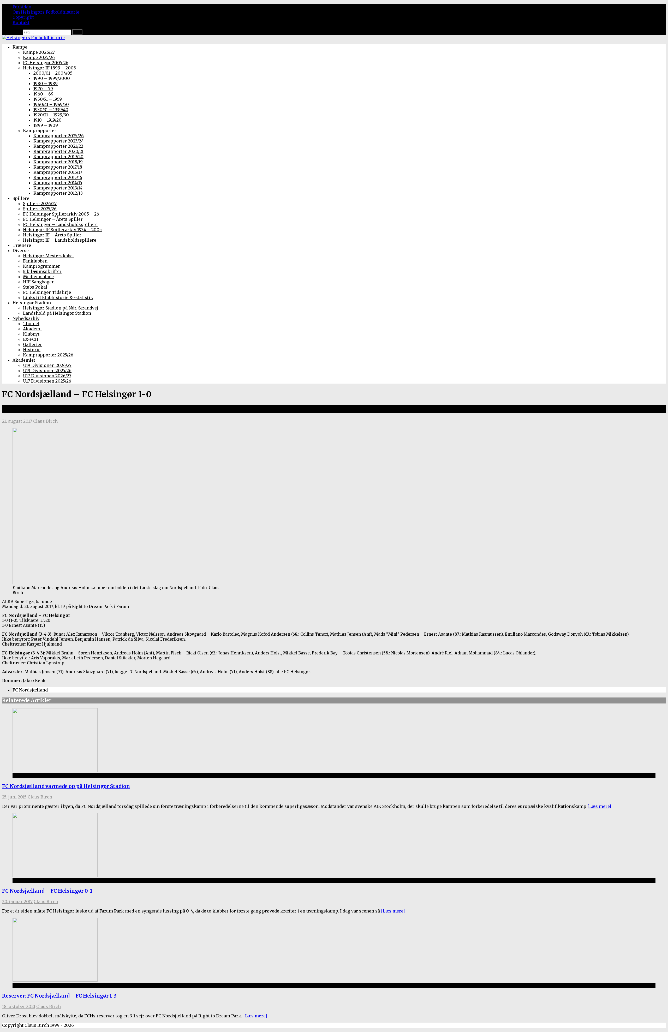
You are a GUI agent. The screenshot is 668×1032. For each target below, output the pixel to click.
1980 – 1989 (45, 83)
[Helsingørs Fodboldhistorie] (33, 37)
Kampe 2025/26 (39, 57)
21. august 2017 (17, 421)
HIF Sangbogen (39, 281)
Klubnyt (31, 334)
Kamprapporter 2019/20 (58, 156)
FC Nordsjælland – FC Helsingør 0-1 (47, 891)
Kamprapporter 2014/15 (57, 182)
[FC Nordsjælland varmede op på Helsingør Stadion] (55, 770)
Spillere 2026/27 (40, 203)
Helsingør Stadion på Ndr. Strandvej (60, 308)
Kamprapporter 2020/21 (58, 151)
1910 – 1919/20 (47, 120)
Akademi (32, 328)
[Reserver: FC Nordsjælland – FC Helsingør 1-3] (55, 980)
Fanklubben (35, 261)
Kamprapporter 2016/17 (57, 172)
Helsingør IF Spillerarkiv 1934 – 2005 (62, 229)
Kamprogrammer (41, 266)
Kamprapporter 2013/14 (57, 187)
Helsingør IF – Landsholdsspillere (59, 240)
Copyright (23, 17)
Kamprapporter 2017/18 (57, 167)
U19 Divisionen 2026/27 (47, 365)
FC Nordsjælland (30, 690)
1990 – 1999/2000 (51, 78)
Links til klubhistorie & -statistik (58, 297)
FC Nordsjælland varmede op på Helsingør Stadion (66, 786)
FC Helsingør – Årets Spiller (53, 219)
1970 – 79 (43, 88)
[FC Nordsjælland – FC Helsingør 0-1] (55, 875)
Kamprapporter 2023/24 (58, 141)
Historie (31, 349)
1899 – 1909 (45, 125)
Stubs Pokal (35, 287)
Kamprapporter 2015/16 (57, 177)
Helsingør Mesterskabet (48, 255)
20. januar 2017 (17, 901)
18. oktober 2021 (18, 1006)
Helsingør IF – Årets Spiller (52, 234)
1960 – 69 (43, 94)
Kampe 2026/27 (39, 52)
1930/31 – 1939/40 (50, 109)
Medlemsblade (38, 276)
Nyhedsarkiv (26, 318)
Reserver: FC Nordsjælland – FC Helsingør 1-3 (59, 996)
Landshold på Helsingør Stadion (57, 313)
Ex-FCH (30, 339)
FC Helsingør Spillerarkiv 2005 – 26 (61, 214)
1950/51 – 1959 (47, 99)
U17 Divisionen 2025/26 (47, 381)
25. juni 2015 (14, 797)
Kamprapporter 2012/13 (58, 193)
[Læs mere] (599, 806)
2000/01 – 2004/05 (53, 73)
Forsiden (22, 6)
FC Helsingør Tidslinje (47, 292)
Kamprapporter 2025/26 (58, 135)
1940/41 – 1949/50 (51, 104)
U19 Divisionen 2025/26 (47, 370)
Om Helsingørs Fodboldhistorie (46, 12)
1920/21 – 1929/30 (51, 114)
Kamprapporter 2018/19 (58, 161)
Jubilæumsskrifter (42, 271)
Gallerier (32, 344)
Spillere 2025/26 (40, 208)
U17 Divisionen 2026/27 (47, 375)
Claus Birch (45, 421)
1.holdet (31, 323)
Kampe (20, 47)
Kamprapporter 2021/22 (58, 146)
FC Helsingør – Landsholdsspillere (60, 224)
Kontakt (21, 22)
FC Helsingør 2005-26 (45, 62)
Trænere (22, 245)
